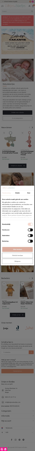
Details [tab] (17, 193)
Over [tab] (28, 193)
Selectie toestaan (17, 255)
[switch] (30, 229)
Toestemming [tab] (6, 193)
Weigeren (17, 261)
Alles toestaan (17, 249)
